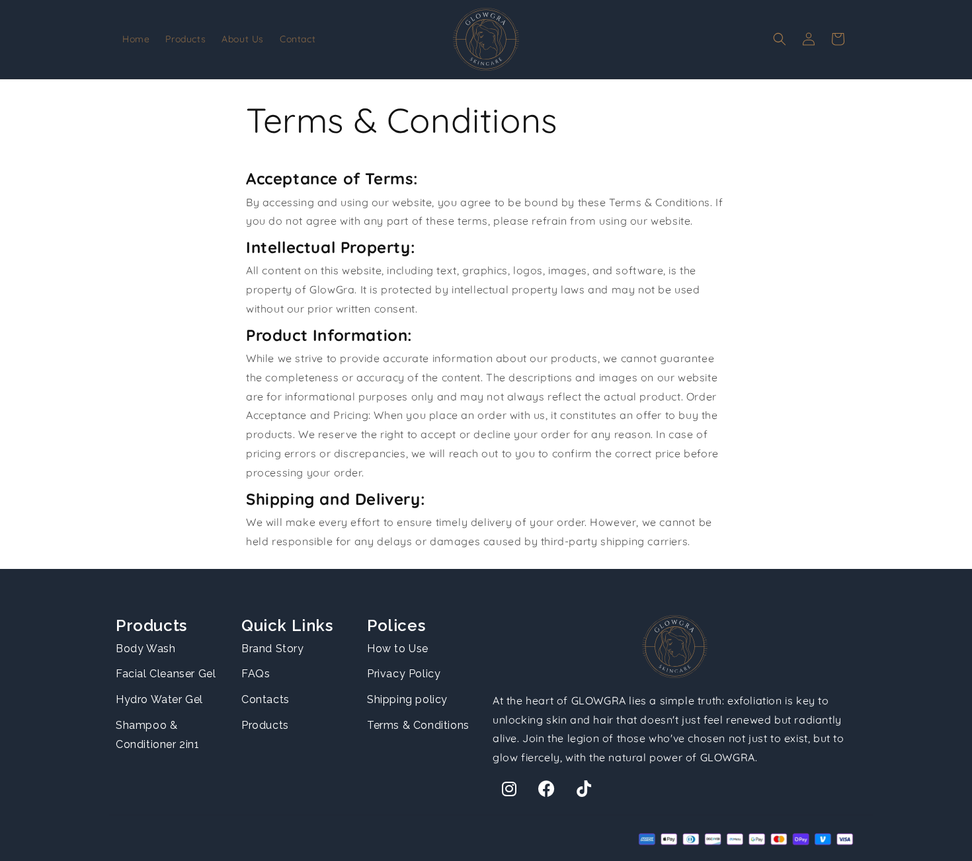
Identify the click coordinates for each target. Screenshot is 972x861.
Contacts (265, 699)
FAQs (255, 673)
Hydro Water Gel (159, 699)
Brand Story (272, 648)
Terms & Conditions (418, 725)
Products (265, 725)
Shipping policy (407, 699)
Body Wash (145, 648)
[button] (779, 39)
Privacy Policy (403, 673)
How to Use (397, 648)
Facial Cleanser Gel (166, 673)
